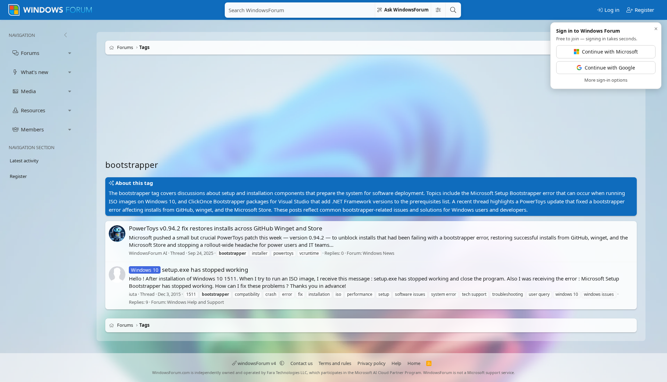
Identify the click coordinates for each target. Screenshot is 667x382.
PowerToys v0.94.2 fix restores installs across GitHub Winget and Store (225, 228)
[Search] (453, 10)
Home (413, 363)
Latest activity (24, 160)
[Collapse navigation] (65, 35)
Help (396, 363)
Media (28, 91)
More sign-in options (605, 80)
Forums (30, 52)
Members (32, 129)
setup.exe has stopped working (189, 270)
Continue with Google (610, 67)
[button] (70, 53)
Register (18, 176)
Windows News (378, 253)
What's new (34, 71)
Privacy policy (371, 363)
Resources (33, 110)
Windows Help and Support (195, 302)
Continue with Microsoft (610, 51)
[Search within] (438, 10)
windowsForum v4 (257, 363)
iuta (133, 294)
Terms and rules (335, 363)
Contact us (301, 363)
